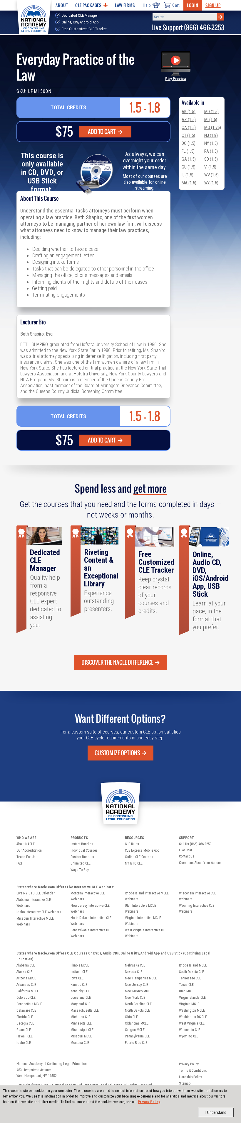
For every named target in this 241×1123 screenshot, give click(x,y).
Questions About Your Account (200, 863)
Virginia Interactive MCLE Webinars (143, 921)
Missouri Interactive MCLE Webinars (35, 921)
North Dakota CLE (137, 1010)
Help (147, 5)
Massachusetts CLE (85, 1010)
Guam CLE (23, 1030)
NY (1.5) (211, 143)
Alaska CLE (24, 972)
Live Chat (185, 850)
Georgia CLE (25, 1023)
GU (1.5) (188, 167)
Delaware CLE (26, 1010)
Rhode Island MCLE (193, 965)
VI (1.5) (210, 167)
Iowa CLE (77, 978)
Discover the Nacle (117, 662)
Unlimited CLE (81, 863)
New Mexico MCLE (138, 991)
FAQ (19, 863)
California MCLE (27, 991)
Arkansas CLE (26, 985)
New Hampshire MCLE (141, 978)
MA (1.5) (189, 183)
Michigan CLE (80, 1017)
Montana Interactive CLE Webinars (88, 896)
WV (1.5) (211, 175)
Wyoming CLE (188, 1036)
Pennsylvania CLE (137, 1036)
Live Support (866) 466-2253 (187, 27)
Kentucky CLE (80, 991)
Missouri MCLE (81, 1036)
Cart (176, 5)
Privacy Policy (149, 1102)
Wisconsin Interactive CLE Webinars (197, 896)
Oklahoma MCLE (136, 1023)
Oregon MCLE (135, 1030)
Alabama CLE (25, 965)
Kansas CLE (79, 985)
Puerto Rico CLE (136, 1043)
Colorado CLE (26, 998)
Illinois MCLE (80, 965)
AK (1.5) (188, 111)
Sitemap (184, 1083)
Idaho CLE (23, 1043)
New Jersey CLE (136, 985)
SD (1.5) (211, 159)
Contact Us (186, 856)
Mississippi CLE (82, 1030)
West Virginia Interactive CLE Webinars (145, 933)
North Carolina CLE (138, 1004)
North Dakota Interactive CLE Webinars (91, 921)
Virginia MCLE (189, 1004)
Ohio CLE (131, 1017)
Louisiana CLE (81, 998)
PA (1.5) (211, 151)
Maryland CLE (80, 1004)
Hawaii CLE (24, 1036)
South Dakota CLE (191, 972)
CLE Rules (132, 844)
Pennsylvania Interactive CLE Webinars (91, 933)
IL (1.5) (187, 175)
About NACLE (25, 844)
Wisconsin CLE (189, 1030)
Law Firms (125, 5)
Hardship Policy (190, 1077)
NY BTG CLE (134, 863)
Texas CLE (186, 985)
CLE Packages (88, 5)
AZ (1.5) (189, 119)
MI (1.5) (210, 119)
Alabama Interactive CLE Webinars (33, 903)
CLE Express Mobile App (142, 850)
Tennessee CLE (190, 978)
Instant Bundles (82, 844)
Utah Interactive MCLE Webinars (140, 908)
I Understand (215, 1112)
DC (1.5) (188, 143)
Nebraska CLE (135, 965)
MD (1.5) (211, 111)
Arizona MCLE (26, 978)
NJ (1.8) (211, 135)
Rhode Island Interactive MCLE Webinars (147, 896)
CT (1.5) (188, 135)
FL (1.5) (188, 151)
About (62, 5)
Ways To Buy (80, 870)
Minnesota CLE (81, 1023)
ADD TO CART (102, 131)
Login (192, 5)
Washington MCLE (192, 1010)
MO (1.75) (212, 127)
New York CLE (135, 998)
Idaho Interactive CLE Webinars (38, 912)
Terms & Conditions (193, 1070)
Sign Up (213, 5)
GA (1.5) (189, 159)
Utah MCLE (186, 991)
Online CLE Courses (139, 857)
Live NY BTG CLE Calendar (35, 893)
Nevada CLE (133, 972)
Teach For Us (26, 857)
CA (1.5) (189, 127)
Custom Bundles (82, 857)
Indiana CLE (79, 972)
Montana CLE (80, 1043)
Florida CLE (24, 1017)
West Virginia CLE (192, 1023)
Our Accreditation (29, 850)
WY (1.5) (211, 183)
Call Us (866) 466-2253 (195, 844)
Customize (117, 753)
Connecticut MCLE (29, 1004)
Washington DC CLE (193, 1017)
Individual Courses (84, 850)
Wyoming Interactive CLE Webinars (196, 908)
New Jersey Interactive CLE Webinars (90, 908)
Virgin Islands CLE (192, 998)
